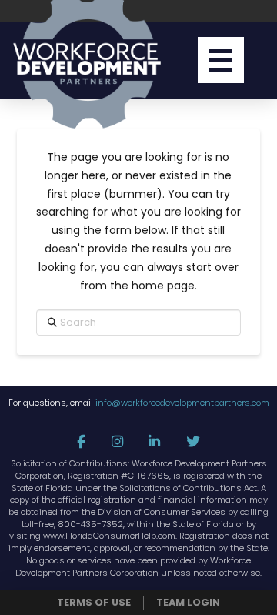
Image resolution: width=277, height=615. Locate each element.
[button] (221, 60)
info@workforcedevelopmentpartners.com (182, 402)
